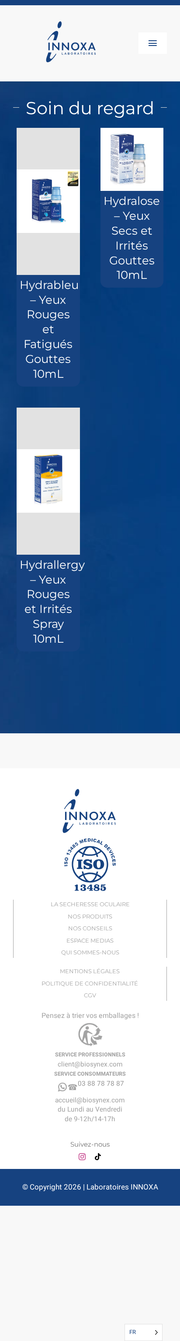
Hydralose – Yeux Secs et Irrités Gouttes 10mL (132, 238)
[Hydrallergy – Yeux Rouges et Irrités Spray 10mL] (48, 481)
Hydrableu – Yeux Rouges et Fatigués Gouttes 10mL (49, 329)
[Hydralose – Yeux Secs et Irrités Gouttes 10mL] (132, 159)
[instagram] (82, 1156)
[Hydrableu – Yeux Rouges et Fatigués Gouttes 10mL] (48, 201)
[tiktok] (97, 1156)
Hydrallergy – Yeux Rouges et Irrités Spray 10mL (52, 602)
